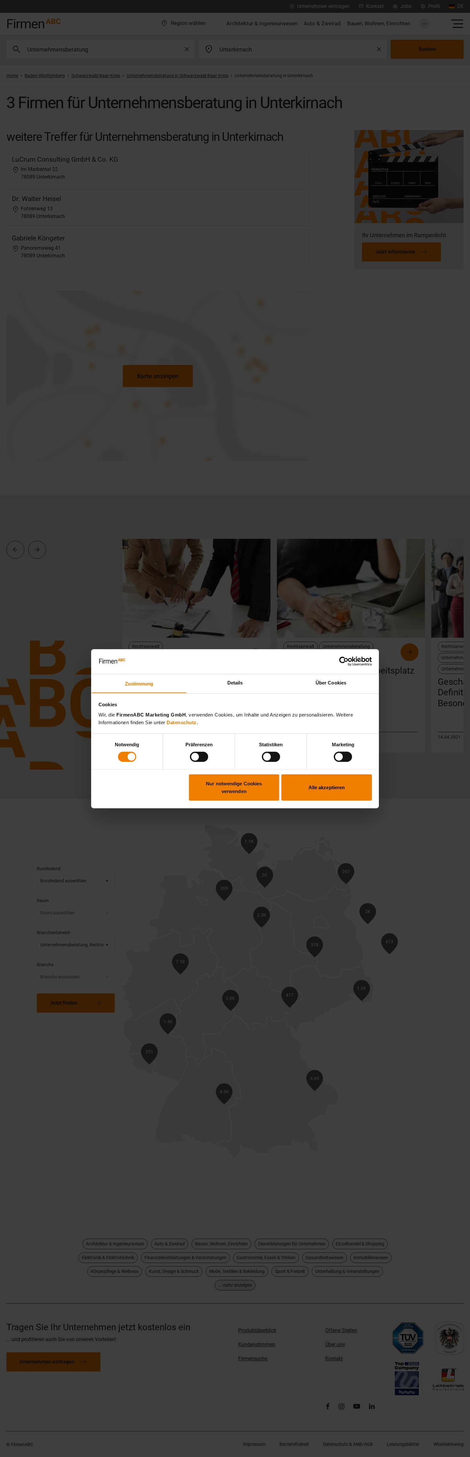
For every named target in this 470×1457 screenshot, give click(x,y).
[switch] (199, 757)
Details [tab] (235, 682)
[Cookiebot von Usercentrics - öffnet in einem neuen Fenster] (344, 661)
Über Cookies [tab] (331, 682)
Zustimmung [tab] (139, 683)
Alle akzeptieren (327, 787)
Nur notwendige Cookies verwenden (234, 787)
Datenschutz (182, 722)
